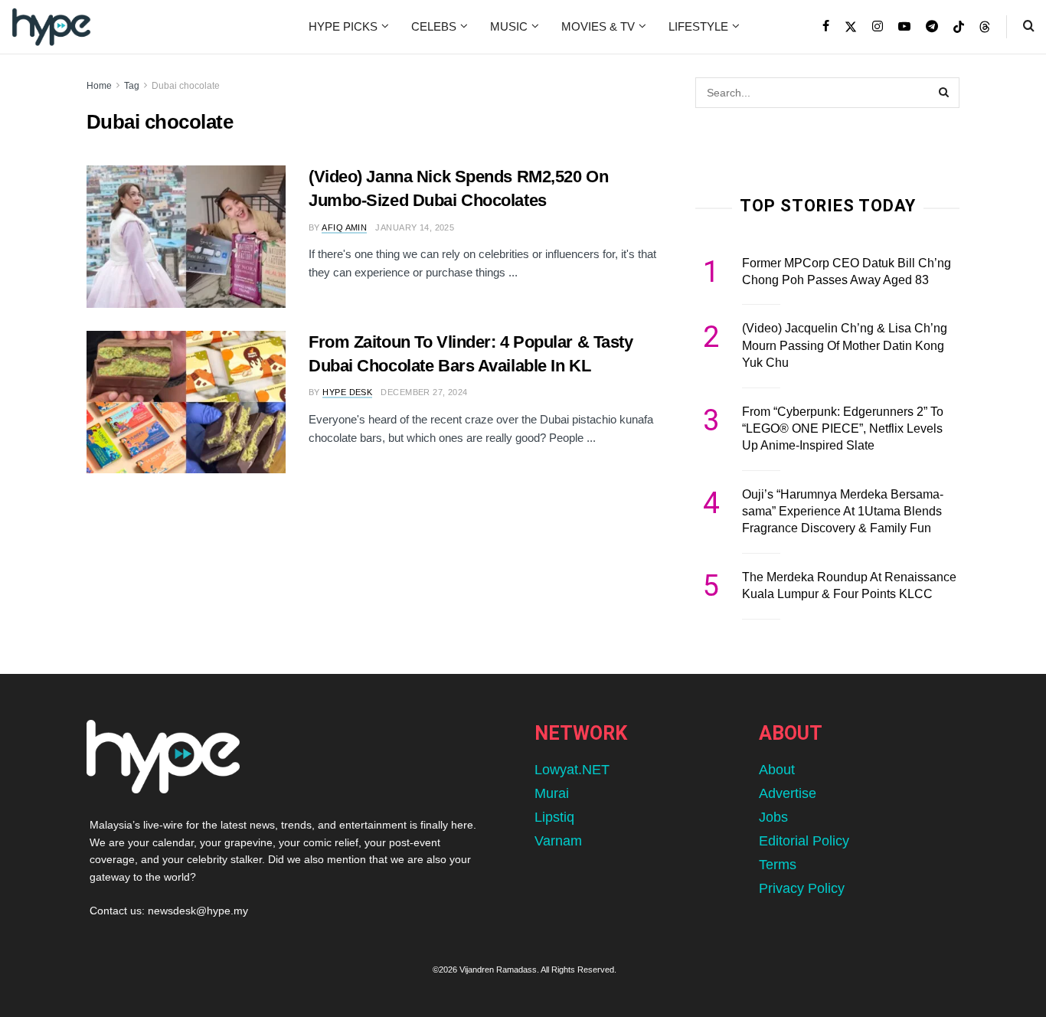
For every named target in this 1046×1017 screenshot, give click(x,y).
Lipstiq (554, 817)
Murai (551, 793)
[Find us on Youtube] (904, 27)
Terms (777, 864)
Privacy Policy (802, 888)
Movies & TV (598, 26)
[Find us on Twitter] (851, 27)
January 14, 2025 (414, 227)
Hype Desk (347, 392)
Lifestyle (698, 26)
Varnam (558, 841)
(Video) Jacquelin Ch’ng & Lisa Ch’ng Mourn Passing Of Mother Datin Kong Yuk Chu (844, 345)
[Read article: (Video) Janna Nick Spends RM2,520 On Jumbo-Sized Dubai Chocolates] (186, 236)
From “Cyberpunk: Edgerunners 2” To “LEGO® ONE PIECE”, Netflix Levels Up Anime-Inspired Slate (842, 429)
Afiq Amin (344, 227)
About (777, 769)
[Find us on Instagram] (877, 27)
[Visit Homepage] (51, 27)
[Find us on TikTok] (958, 27)
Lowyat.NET (572, 769)
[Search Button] (1029, 27)
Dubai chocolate (186, 85)
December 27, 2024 (424, 392)
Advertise (787, 793)
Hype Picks (343, 26)
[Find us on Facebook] (825, 27)
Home (99, 85)
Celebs (433, 26)
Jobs (773, 817)
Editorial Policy (804, 841)
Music (509, 26)
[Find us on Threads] (984, 27)
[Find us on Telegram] (932, 27)
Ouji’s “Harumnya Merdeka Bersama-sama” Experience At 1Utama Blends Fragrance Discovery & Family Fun (842, 511)
